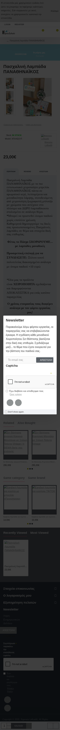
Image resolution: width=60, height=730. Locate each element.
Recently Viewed (15, 532)
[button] (21, 97)
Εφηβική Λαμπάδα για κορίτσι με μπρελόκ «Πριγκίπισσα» (15, 517)
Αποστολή (43, 171)
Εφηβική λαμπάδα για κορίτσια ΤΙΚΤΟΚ (44, 517)
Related (8, 423)
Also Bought (26, 423)
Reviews (27, 171)
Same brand (36, 478)
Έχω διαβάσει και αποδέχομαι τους (12, 682)
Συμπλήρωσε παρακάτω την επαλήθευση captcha (9, 649)
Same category (14, 478)
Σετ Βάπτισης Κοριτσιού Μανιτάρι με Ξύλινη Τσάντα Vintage (44, 462)
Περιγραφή (11, 171)
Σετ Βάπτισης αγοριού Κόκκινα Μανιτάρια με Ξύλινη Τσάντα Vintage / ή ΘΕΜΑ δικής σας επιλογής (15, 462)
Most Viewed (39, 532)
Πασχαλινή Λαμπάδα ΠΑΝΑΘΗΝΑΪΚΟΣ (15, 566)
